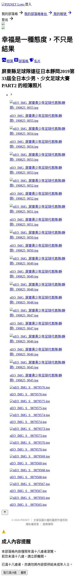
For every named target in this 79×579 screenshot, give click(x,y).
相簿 (10, 61)
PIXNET (25, 520)
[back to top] (5, 512)
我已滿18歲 (10, 572)
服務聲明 (48, 524)
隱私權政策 (32, 524)
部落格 (24, 61)
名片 (37, 61)
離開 (23, 572)
